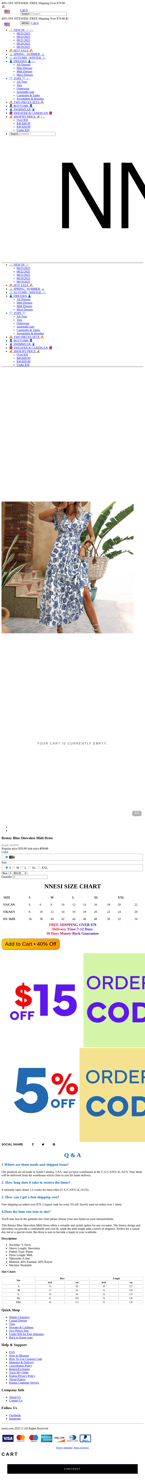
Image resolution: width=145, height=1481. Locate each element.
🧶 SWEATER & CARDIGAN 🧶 (30, 113)
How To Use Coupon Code (25, 1359)
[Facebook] (32, 1144)
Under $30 (23, 130)
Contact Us (15, 1400)
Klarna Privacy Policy (22, 1375)
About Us (15, 1397)
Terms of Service (81, 1447)
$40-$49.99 (23, 123)
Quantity (7, 876)
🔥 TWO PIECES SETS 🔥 (26, 102)
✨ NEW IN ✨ (21, 30)
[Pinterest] (54, 1144)
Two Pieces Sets (19, 1330)
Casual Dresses (18, 1320)
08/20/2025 (23, 43)
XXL (45, 867)
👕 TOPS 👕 (19, 78)
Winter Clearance (19, 1317)
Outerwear (23, 88)
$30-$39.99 (23, 126)
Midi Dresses (24, 71)
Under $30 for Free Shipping (26, 1334)
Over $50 (22, 120)
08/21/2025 (23, 40)
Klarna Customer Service (24, 1382)
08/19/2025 (23, 47)
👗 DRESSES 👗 (22, 61)
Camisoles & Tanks (28, 95)
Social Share (12, 1144)
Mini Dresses (24, 68)
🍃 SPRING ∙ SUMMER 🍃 (27, 54)
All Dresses (23, 64)
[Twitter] (43, 1144)
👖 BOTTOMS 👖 (21, 105)
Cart (24, 10)
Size (4, 862)
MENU (25, 23)
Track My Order (19, 1372)
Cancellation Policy (20, 1365)
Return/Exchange (19, 1369)
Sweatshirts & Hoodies (30, 98)
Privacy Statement (64, 1447)
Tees (19, 85)
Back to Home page (21, 1337)
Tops (12, 1324)
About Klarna (17, 1379)
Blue (12, 857)
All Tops (22, 81)
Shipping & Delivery (21, 1362)
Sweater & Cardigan (21, 1327)
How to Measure (19, 1355)
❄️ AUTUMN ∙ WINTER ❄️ (27, 57)
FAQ (12, 1352)
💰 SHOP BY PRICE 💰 (26, 116)
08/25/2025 (23, 33)
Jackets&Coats (25, 92)
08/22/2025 (23, 36)
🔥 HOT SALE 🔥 (21, 50)
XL (34, 867)
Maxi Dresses (25, 74)
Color (5, 852)
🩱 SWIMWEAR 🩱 (22, 109)
